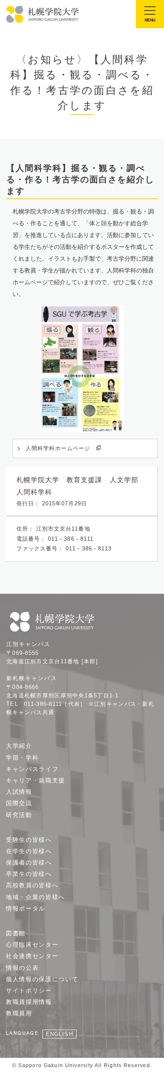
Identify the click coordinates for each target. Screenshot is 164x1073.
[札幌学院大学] (43, 14)
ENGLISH (59, 1034)
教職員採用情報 (29, 1001)
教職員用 (19, 1013)
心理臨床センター (32, 944)
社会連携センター (32, 956)
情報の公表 (22, 967)
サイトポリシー (29, 990)
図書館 (16, 933)
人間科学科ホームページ (58, 448)
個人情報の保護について (42, 979)
